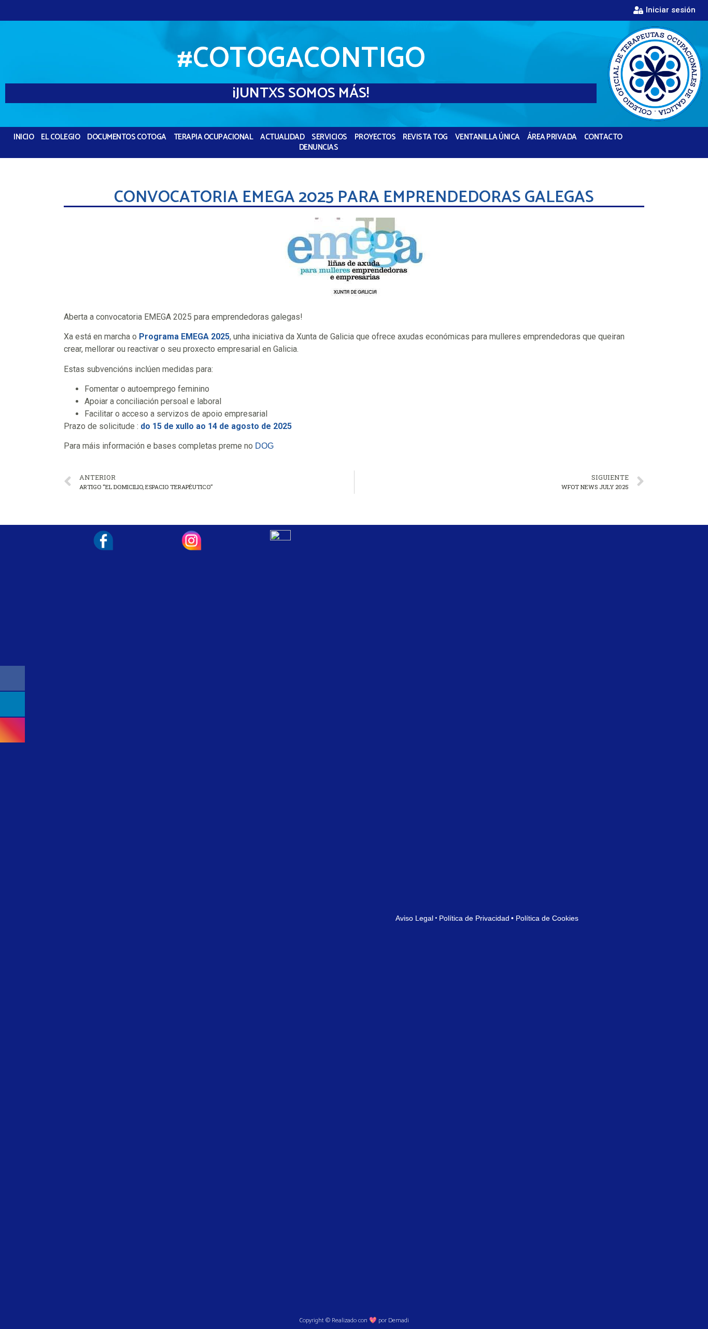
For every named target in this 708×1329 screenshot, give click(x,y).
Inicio (23, 137)
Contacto (603, 137)
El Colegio (60, 137)
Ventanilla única (487, 137)
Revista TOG (425, 137)
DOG (264, 445)
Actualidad (282, 137)
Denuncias (318, 147)
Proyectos (375, 137)
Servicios (329, 137)
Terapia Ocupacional (213, 137)
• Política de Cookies (544, 918)
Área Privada (552, 137)
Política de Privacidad (474, 918)
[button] (664, 10)
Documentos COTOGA (126, 137)
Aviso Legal (414, 918)
